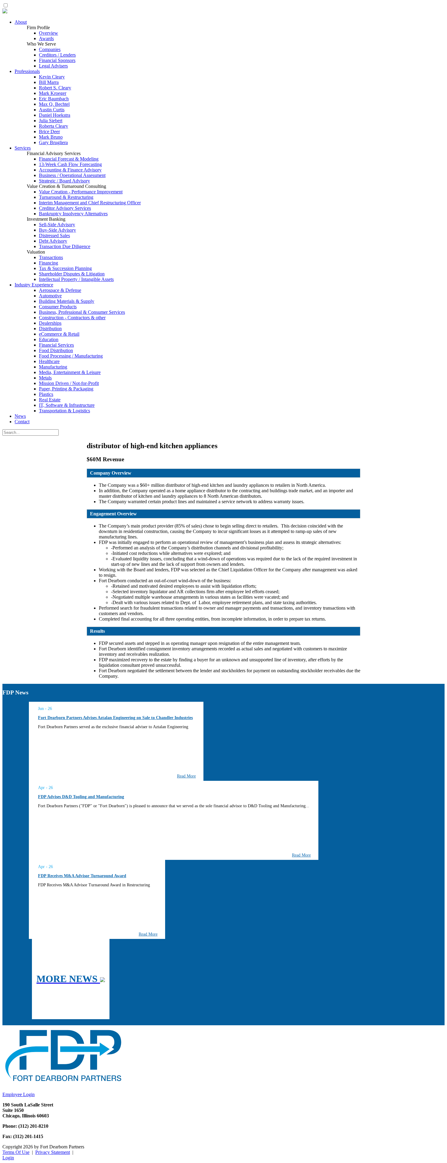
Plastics (46, 394)
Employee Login (18, 1094)
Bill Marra (49, 82)
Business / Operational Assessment (72, 175)
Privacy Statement (52, 1152)
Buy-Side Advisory (57, 230)
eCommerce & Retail (59, 334)
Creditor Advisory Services (65, 208)
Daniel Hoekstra (54, 115)
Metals (45, 377)
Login (8, 1157)
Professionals (27, 71)
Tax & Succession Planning (65, 268)
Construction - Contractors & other (72, 317)
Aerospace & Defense (60, 290)
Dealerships (50, 323)
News (20, 416)
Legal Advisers (53, 65)
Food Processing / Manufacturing (71, 355)
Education (48, 339)
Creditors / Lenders (57, 54)
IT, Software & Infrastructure (67, 405)
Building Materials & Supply (66, 301)
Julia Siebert (50, 120)
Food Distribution (56, 350)
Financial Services (56, 345)
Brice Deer (49, 131)
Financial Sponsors (57, 60)
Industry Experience (34, 284)
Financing (48, 262)
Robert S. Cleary (55, 87)
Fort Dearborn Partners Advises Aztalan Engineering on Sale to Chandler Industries (115, 717)
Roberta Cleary (53, 126)
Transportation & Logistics (64, 410)
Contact (22, 421)
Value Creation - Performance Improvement (81, 191)
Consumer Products (58, 306)
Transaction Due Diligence (64, 246)
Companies (50, 49)
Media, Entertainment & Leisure (70, 372)
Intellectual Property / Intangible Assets (76, 279)
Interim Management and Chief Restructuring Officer (90, 202)
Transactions (51, 257)
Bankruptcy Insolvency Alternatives (73, 213)
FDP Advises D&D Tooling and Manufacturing (81, 796)
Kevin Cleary (52, 76)
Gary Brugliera (53, 142)
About (21, 22)
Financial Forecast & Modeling (69, 158)
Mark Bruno (51, 137)
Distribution (50, 328)
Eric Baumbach (54, 98)
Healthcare (49, 361)
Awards (46, 38)
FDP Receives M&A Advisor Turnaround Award (82, 876)
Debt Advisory (53, 241)
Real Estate (50, 399)
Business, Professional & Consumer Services (82, 312)
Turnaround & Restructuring (66, 197)
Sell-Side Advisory (57, 224)
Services (23, 148)
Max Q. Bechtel (54, 104)
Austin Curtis (51, 109)
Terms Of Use (15, 1152)
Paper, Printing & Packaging (66, 388)
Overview (48, 33)
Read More (186, 776)
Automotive (50, 295)
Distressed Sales (54, 235)
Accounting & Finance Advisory (70, 169)
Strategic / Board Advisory (64, 180)
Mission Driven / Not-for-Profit (69, 383)
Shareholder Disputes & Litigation (72, 273)
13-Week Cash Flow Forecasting (70, 164)
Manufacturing (53, 366)
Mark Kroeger (52, 93)
